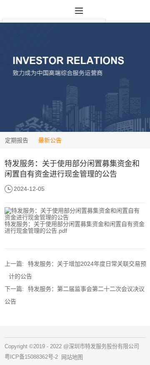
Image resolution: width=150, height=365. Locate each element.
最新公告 (50, 140)
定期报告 (16, 140)
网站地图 (72, 357)
